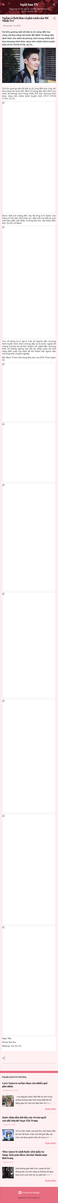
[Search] (54, 5)
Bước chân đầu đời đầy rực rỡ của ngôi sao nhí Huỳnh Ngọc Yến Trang (24, 1119)
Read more (50, 1109)
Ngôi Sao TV (29, 4)
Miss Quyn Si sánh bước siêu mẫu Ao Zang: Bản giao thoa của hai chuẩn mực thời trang (24, 1155)
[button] (54, 19)
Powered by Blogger (31, 1192)
